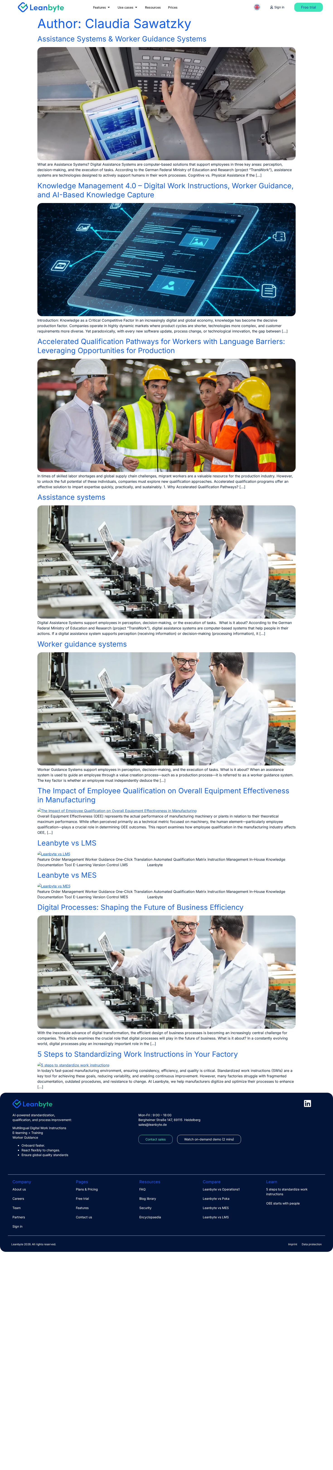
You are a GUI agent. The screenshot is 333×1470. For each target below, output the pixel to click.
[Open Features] (108, 7)
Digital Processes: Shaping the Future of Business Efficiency (140, 907)
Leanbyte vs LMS (67, 843)
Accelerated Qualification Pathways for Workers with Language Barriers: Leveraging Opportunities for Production (161, 346)
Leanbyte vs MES (67, 875)
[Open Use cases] (136, 7)
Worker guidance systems (82, 644)
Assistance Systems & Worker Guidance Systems (121, 38)
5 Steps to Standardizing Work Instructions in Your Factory (137, 1054)
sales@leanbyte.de (152, 1124)
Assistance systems (71, 497)
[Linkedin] (307, 1103)
